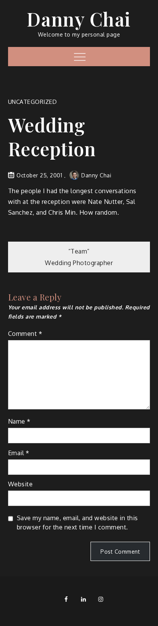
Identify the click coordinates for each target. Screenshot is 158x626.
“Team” (79, 251)
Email (19, 453)
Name (19, 421)
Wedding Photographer (79, 263)
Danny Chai (79, 19)
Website (20, 484)
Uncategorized (32, 101)
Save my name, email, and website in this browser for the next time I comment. (77, 522)
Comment (25, 333)
